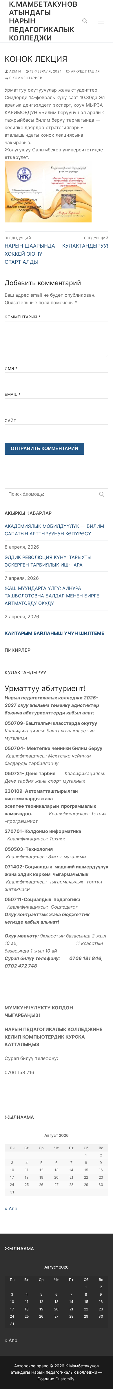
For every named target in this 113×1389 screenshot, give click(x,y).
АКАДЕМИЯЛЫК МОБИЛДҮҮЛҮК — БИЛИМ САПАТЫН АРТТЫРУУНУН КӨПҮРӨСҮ (54, 529)
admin (14, 71)
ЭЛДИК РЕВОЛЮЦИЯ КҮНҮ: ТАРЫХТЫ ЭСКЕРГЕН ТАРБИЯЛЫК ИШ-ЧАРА (48, 561)
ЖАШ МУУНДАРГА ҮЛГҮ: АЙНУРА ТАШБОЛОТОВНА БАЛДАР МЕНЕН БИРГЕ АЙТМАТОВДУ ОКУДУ (52, 595)
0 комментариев (25, 78)
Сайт (10, 420)
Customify (64, 1378)
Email (13, 394)
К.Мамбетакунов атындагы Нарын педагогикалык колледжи (43, 21)
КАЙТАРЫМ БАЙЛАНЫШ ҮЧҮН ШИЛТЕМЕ (54, 633)
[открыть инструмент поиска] (85, 21)
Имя (11, 368)
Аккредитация (85, 71)
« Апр (11, 1208)
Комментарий (23, 317)
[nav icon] (101, 21)
